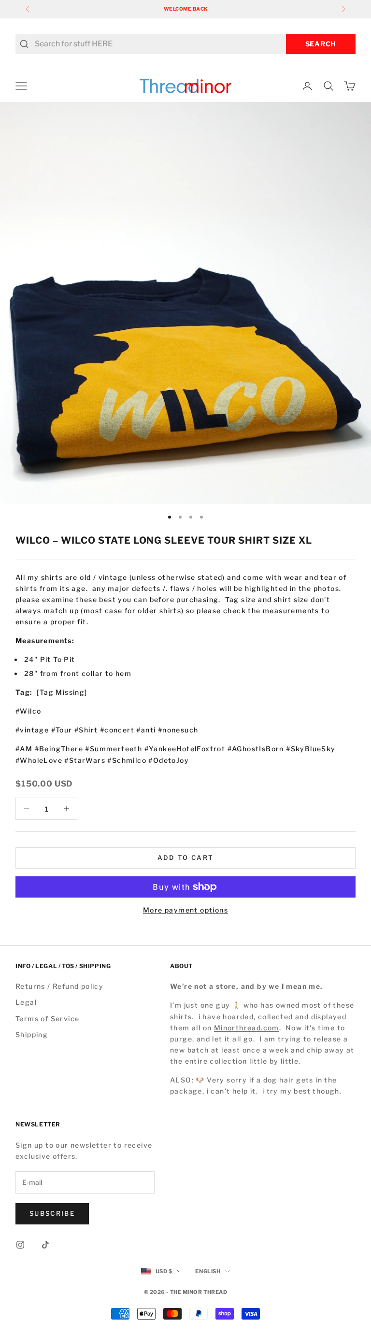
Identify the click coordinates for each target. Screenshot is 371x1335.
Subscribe (52, 1213)
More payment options (185, 910)
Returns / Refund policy (59, 986)
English (207, 1271)
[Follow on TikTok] (45, 1245)
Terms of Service (47, 1018)
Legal (26, 1002)
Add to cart (185, 857)
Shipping (31, 1034)
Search (320, 44)
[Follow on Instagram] (20, 1245)
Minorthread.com (246, 1028)
